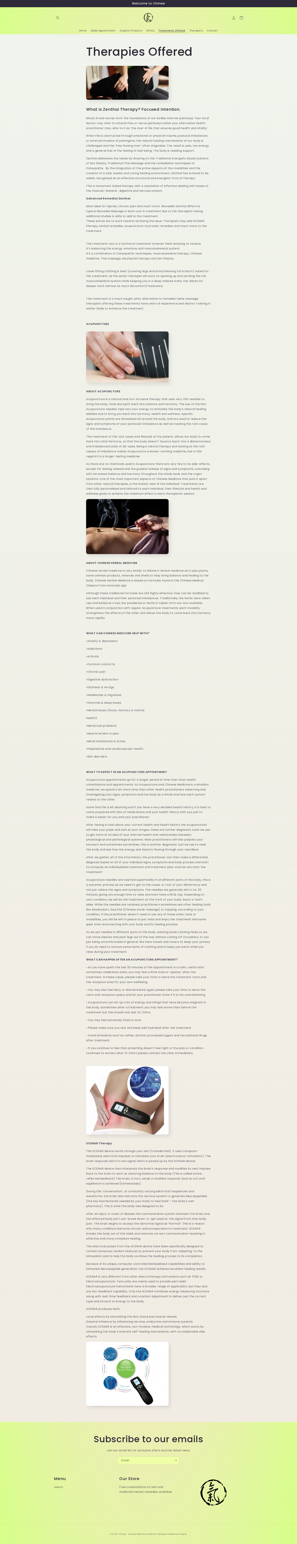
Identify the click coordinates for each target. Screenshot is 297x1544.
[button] (58, 18)
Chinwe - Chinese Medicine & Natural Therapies (142, 1534)
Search (58, 1487)
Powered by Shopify (177, 1534)
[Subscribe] (175, 1460)
